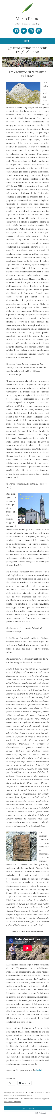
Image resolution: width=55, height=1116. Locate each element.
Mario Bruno (27, 18)
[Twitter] (24, 31)
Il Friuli (38, 1070)
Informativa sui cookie (12, 1101)
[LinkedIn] (39, 31)
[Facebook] (16, 31)
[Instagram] (31, 31)
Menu (31, 41)
